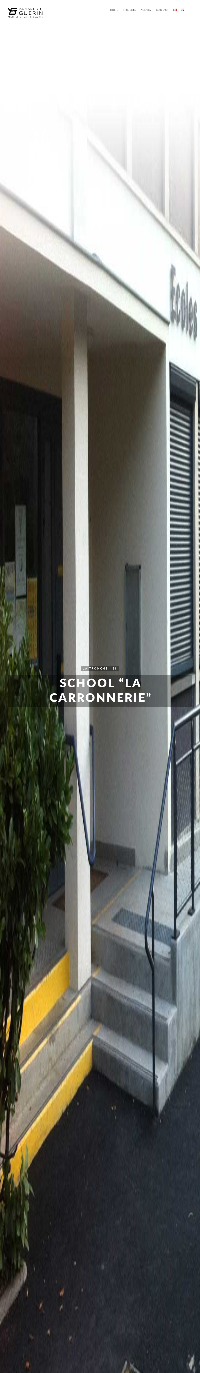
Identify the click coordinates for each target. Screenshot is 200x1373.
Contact (162, 10)
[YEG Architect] (25, 13)
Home (114, 10)
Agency (146, 10)
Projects (129, 10)
